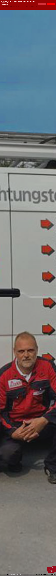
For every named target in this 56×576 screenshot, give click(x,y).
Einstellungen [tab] (6, 4)
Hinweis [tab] (2, 4)
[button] (42, 4)
